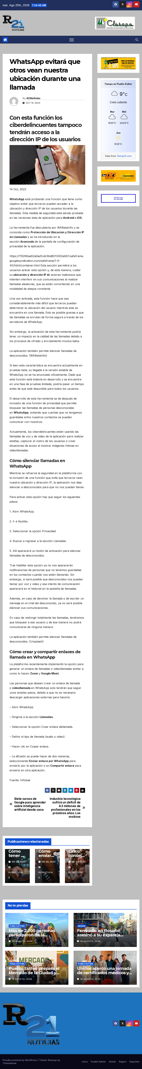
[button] (136, 39)
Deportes (134, 1061)
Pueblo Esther (17, 926)
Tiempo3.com (124, 156)
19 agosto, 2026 (90, 941)
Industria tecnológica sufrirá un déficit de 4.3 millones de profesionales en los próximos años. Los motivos (65, 807)
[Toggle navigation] (71, 39)
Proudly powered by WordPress (20, 1060)
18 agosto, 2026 (22, 979)
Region (81, 926)
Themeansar (9, 1063)
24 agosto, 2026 (22, 941)
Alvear (112, 1061)
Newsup (52, 1060)
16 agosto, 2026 (90, 979)
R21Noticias (33, 98)
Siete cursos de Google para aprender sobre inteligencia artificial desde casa (30, 804)
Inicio (85, 1061)
